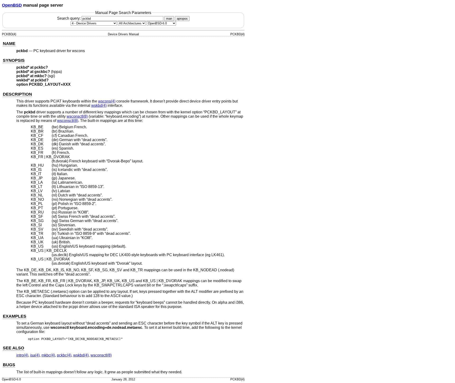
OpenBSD (12, 5)
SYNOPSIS (14, 60)
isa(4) (35, 355)
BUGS (9, 364)
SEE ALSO (13, 348)
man (169, 18)
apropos (182, 18)
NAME (9, 43)
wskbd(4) (99, 105)
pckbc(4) (64, 355)
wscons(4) (106, 101)
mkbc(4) (48, 355)
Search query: (69, 18)
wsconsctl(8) (77, 116)
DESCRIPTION (17, 94)
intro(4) (22, 355)
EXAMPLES (14, 316)
